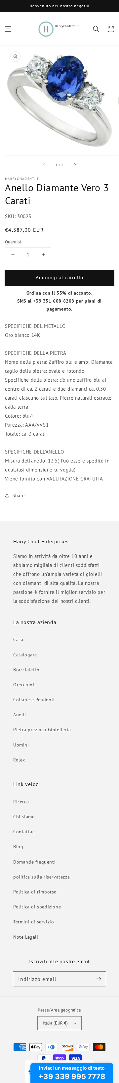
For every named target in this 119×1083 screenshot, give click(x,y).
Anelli (19, 715)
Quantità (13, 242)
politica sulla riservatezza (41, 877)
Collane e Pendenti (34, 700)
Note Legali (25, 937)
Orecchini (23, 685)
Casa (18, 639)
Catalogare (25, 655)
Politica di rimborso (35, 892)
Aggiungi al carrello (59, 277)
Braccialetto (26, 670)
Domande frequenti (34, 862)
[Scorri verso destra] (74, 164)
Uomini (21, 745)
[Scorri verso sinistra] (44, 164)
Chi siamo (24, 817)
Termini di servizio (33, 922)
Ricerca (21, 802)
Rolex (19, 760)
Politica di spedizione (37, 907)
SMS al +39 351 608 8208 (45, 301)
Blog (18, 847)
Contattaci (24, 832)
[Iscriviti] (98, 979)
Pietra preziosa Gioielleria (42, 730)
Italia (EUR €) (55, 1023)
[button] (8, 29)
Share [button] (19, 495)
